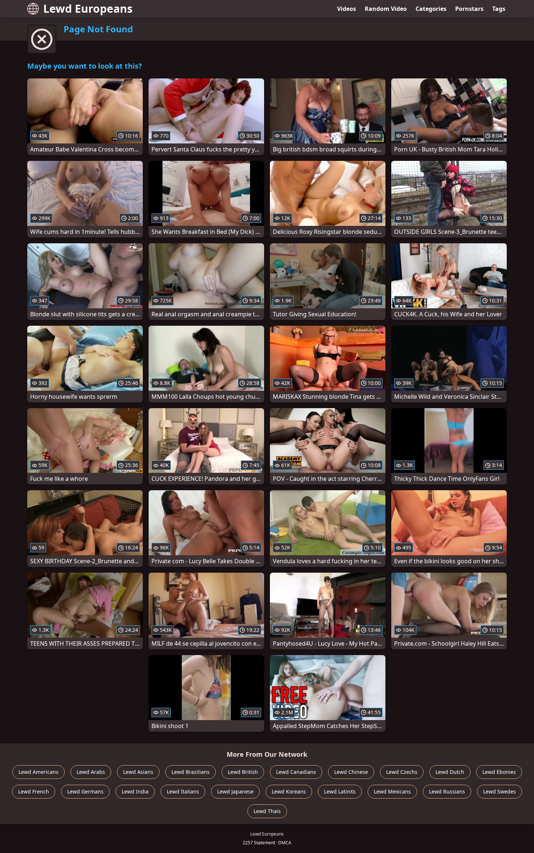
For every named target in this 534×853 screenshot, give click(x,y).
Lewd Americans (38, 771)
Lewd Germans (85, 791)
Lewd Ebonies (499, 771)
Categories (431, 9)
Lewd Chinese (351, 771)
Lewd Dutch (450, 771)
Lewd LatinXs (340, 791)
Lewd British (243, 771)
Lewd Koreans (289, 791)
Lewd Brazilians (190, 771)
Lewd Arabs (91, 771)
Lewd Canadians (296, 771)
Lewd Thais (267, 811)
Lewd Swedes (499, 791)
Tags (498, 9)
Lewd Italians (183, 791)
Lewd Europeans (88, 8)
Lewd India (135, 791)
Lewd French (33, 791)
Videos (346, 9)
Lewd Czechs (401, 771)
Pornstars (469, 9)
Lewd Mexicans (392, 791)
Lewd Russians (447, 791)
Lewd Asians (138, 771)
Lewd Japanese (235, 791)
